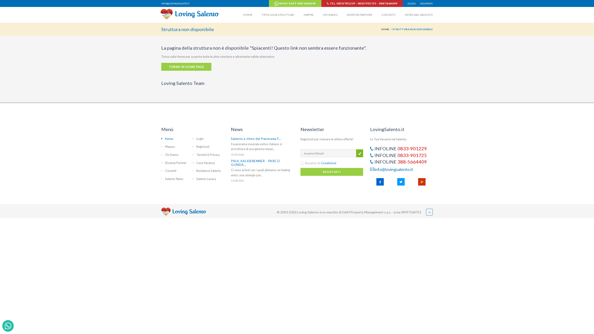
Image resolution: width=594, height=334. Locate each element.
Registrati (202, 146)
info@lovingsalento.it (175, 3)
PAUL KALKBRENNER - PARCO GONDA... (255, 163)
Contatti (388, 14)
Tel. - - (363, 3)
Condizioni (328, 163)
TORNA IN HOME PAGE (186, 67)
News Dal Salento (419, 14)
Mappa (308, 14)
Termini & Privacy (208, 155)
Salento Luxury (206, 179)
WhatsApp (297, 3)
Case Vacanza (205, 163)
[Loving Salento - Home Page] (191, 13)
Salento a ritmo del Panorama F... (256, 139)
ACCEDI (411, 3)
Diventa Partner (359, 14)
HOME (385, 29)
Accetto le (320, 163)
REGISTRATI (426, 3)
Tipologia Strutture (278, 14)
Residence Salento (208, 171)
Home (247, 14)
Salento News (174, 179)
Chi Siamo (330, 14)
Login (199, 139)
